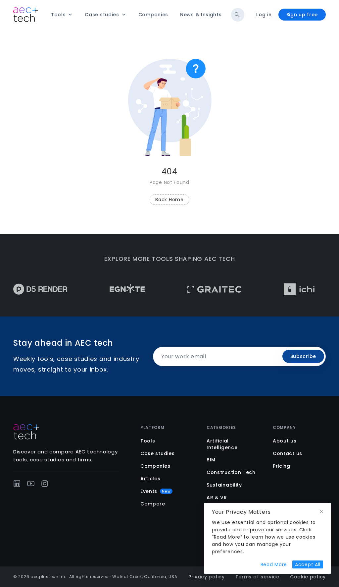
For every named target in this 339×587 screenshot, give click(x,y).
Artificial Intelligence (222, 444)
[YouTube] (30, 483)
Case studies (157, 453)
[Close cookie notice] (321, 511)
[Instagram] (44, 483)
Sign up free (302, 14)
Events (155, 491)
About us (285, 441)
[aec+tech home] (25, 14)
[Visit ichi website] (292, 289)
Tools (147, 441)
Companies (155, 466)
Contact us (287, 453)
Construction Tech (231, 472)
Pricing (281, 466)
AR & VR (217, 497)
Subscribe (303, 356)
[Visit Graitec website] (208, 289)
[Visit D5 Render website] (34, 289)
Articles (150, 478)
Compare (152, 503)
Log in (263, 14)
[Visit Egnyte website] (121, 289)
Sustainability (224, 485)
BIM (211, 459)
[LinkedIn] (17, 483)
